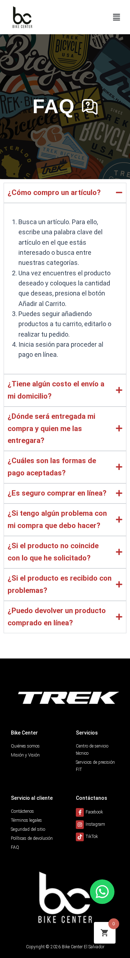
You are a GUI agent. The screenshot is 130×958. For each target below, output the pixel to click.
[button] (116, 17)
